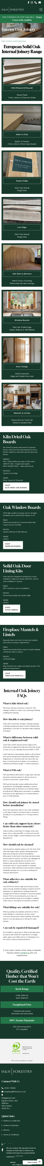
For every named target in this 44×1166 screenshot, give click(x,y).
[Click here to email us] (39, 2)
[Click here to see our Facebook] (28, 2)
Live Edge (22, 227)
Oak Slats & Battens (22, 274)
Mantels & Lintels (22, 413)
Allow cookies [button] (32, 1162)
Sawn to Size (22, 134)
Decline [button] (13, 1162)
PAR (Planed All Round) (22, 88)
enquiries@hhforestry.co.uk (15, 1092)
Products (9, 41)
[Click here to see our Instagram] (32, 2)
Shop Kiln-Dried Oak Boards (16, 486)
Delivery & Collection (11, 1121)
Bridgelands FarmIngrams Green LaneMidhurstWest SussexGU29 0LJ (10, 1103)
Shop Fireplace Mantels (14, 674)
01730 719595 (10, 1088)
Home (3, 41)
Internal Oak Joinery (20, 41)
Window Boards (22, 320)
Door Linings (22, 366)
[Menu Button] (40, 9)
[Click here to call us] (35, 2)
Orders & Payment (11, 1125)
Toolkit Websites (27, 1164)
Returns (6, 1130)
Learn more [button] (19, 1156)
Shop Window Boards (13, 545)
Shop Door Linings (11, 608)
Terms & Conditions (11, 1135)
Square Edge (22, 181)
